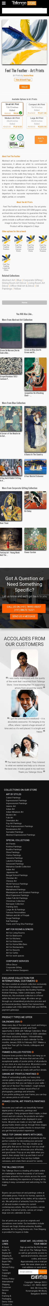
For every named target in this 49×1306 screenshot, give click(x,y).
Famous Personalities (16, 912)
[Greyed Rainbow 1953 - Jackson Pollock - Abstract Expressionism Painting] (11, 365)
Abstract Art (8, 280)
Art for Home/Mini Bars (16, 944)
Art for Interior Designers (17, 970)
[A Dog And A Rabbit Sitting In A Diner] (11, 467)
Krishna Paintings (14, 846)
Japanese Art (12, 872)
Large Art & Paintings (15, 909)
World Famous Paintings (17, 884)
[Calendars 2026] (21, 1022)
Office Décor (11, 964)
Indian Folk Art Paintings (17, 898)
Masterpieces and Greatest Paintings (22, 892)
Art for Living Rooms (15, 933)
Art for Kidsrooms (14, 941)
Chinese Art (11, 881)
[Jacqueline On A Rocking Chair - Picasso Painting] (35, 374)
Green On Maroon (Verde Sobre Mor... (9, 351)
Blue (19, 280)
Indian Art (10, 809)
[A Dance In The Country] (35, 429)
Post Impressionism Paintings (19, 826)
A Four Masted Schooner (34, 476)
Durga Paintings (13, 918)
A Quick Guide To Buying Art (6, 1250)
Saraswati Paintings (15, 864)
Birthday (27, 511)
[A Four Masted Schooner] (35, 466)
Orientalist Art (12, 820)
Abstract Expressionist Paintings (20, 835)
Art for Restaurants (15, 947)
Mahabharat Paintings (15, 889)
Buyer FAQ (6, 1261)
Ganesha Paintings (14, 858)
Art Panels (10, 844)
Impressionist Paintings (16, 803)
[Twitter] (33, 1278)
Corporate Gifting (32, 280)
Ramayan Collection (15, 904)
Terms (5, 1270)
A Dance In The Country (33, 454)
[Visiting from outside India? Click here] (37, 981)
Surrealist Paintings (14, 832)
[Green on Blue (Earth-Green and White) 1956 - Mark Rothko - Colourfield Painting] (35, 335)
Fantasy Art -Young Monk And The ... (10, 553)
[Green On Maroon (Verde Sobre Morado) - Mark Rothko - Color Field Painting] (11, 335)
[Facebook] (37, 1278)
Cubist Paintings (13, 797)
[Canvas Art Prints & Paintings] (38, 1074)
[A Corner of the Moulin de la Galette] (11, 418)
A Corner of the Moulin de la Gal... (10, 434)
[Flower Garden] (35, 539)
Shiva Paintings (13, 852)
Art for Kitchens (13, 938)
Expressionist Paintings (16, 800)
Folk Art (9, 817)
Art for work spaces (15, 956)
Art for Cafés (12, 953)
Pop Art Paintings (14, 823)
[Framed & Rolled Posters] (33, 1052)
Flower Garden (30, 552)
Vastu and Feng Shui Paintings (19, 924)
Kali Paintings (12, 921)
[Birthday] (35, 500)
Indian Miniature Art (14, 812)
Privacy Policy (8, 1278)
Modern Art (11, 815)
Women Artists (13, 886)
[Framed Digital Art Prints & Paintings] (3, 1104)
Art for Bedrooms (14, 935)
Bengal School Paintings (17, 875)
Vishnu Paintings (13, 855)
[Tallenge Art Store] (24, 3)
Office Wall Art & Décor (22, 285)
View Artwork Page (23, 79)
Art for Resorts (13, 950)
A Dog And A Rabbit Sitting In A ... (10, 479)
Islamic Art (11, 806)
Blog (4, 1293)
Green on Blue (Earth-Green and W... (33, 350)
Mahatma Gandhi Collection (18, 866)
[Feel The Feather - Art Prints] (24, 41)
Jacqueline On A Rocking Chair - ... (34, 394)
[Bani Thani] (11, 506)
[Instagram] (41, 1278)
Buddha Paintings (14, 849)
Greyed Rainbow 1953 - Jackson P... (9, 377)
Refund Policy (8, 1267)
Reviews (5, 1264)
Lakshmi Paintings (14, 861)
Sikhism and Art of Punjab (17, 915)
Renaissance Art (13, 829)
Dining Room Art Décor (14, 283)
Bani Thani (4, 523)
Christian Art (11, 878)
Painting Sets (12, 907)
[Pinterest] (45, 1278)
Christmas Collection (15, 901)
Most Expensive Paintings (17, 895)
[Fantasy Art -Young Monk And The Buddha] (11, 539)
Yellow (17, 288)
